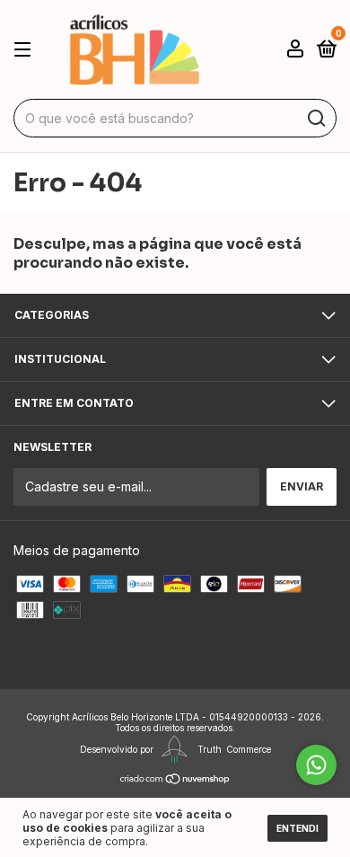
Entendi (297, 828)
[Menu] (25, 50)
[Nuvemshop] (175, 779)
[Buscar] (315, 118)
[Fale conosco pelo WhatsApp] (316, 765)
